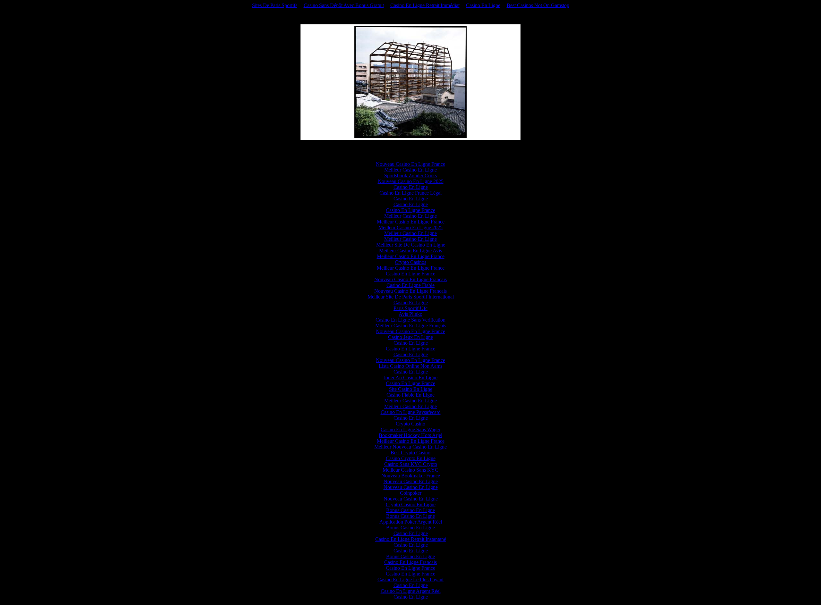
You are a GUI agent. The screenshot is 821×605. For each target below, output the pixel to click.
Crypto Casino (410, 423)
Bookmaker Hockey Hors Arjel (410, 435)
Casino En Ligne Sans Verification (410, 320)
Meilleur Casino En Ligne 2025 (410, 227)
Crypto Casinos (410, 262)
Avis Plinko (410, 314)
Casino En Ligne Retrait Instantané (410, 539)
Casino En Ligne (483, 5)
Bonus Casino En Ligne (410, 510)
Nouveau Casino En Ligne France (410, 164)
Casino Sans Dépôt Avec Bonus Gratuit (344, 5)
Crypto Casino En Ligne (411, 504)
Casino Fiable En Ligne (410, 395)
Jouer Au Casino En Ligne (410, 377)
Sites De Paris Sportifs (274, 5)
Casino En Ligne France (410, 210)
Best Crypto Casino (410, 452)
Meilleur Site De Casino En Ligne (410, 245)
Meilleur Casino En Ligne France (410, 221)
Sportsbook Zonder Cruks (410, 175)
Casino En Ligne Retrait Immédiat (425, 5)
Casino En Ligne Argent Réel (411, 591)
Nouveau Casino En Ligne (411, 481)
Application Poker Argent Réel (410, 522)
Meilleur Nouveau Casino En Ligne (410, 447)
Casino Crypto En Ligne (411, 458)
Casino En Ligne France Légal (410, 193)
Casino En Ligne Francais (410, 562)
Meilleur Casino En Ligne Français (410, 325)
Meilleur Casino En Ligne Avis (410, 250)
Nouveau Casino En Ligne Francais (410, 279)
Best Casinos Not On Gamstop (538, 5)
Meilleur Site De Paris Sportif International (411, 296)
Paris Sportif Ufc (410, 308)
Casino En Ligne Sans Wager (410, 429)
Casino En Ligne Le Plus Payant (410, 579)
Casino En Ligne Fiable (410, 285)
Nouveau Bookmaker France (410, 475)
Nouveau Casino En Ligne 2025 (411, 181)
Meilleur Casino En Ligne (410, 169)
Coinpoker (410, 493)
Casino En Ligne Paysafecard (411, 412)
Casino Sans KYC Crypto (410, 464)
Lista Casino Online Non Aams (410, 366)
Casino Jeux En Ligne (410, 337)
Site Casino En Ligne (410, 389)
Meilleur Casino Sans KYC (410, 470)
